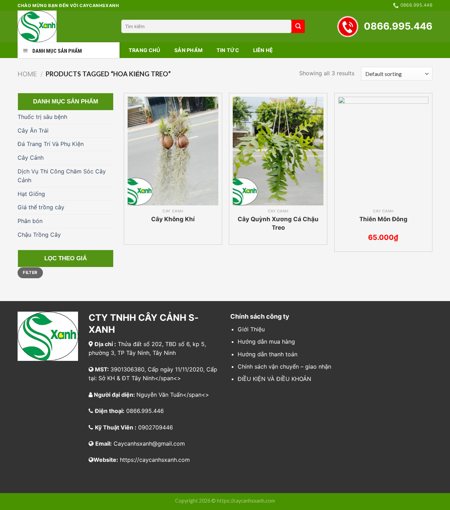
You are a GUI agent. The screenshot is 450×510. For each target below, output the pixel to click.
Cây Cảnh (31, 157)
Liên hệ (263, 50)
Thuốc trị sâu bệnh (42, 116)
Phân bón (30, 220)
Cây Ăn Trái (33, 130)
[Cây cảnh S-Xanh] (64, 26)
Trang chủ (145, 50)
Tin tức (228, 50)
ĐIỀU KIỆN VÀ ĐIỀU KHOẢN (274, 378)
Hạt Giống (31, 193)
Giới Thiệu (251, 329)
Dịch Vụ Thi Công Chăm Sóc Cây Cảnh (62, 176)
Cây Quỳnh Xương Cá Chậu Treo (278, 223)
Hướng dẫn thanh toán (267, 354)
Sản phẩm (188, 50)
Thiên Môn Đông (383, 219)
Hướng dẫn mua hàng (266, 341)
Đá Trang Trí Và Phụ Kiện (51, 143)
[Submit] (298, 26)
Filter (30, 272)
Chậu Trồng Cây (39, 234)
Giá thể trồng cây (41, 207)
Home (27, 74)
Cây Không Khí (173, 219)
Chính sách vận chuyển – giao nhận (284, 366)
